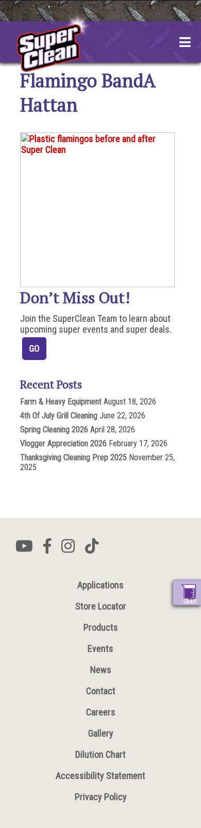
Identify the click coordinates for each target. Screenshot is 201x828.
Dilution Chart (100, 754)
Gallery (100, 733)
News (100, 669)
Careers (100, 712)
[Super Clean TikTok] (92, 549)
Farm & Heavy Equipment (61, 402)
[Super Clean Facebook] (47, 549)
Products (100, 627)
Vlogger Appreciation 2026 (63, 443)
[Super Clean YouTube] (24, 549)
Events (100, 648)
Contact (100, 690)
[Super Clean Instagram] (68, 549)
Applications (100, 585)
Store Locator (100, 606)
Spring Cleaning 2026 (54, 429)
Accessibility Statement (100, 775)
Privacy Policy (101, 796)
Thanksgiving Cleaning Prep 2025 (73, 457)
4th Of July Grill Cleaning (58, 415)
